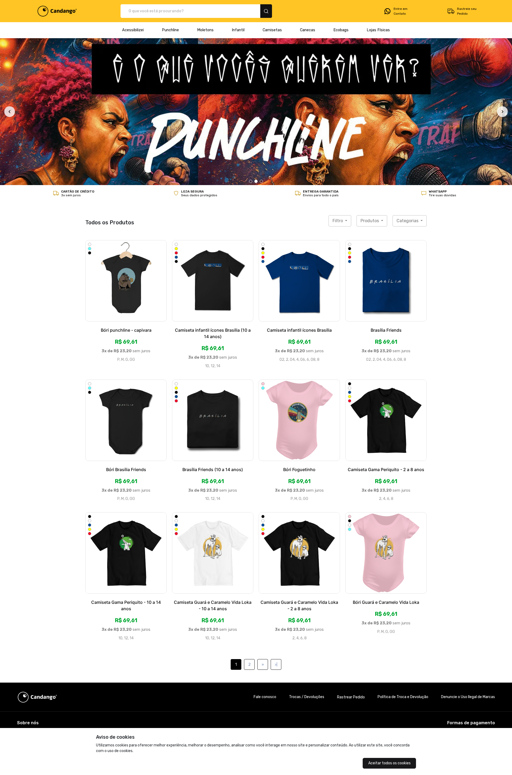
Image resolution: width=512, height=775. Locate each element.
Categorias (408, 79)
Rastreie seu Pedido (467, 11)
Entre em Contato (400, 11)
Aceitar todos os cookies (389, 763)
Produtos (370, 79)
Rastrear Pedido (351, 556)
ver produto (126, 139)
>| (276, 523)
